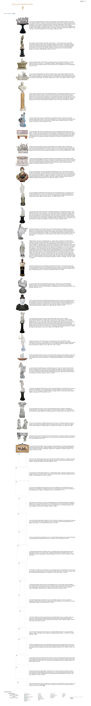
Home (20, 11)
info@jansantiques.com (63, 5)
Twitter (31, 696)
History (39, 694)
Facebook (27, 695)
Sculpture (9, 13)
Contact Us (52, 694)
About (26, 11)
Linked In (27, 698)
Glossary (63, 694)
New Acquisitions (36, 11)
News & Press (60, 11)
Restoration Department (40, 697)
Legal (63, 696)
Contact (69, 11)
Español (63, 695)
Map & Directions (53, 695)
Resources (40, 695)
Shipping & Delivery (52, 697)
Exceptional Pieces (49, 11)
